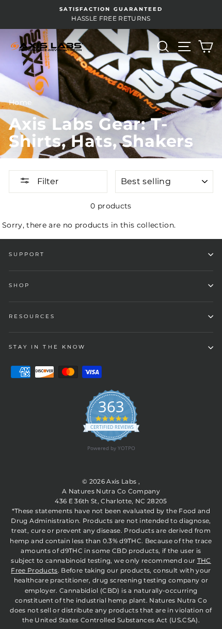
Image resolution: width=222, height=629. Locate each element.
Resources (32, 316)
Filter (46, 181)
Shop (19, 285)
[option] (111, 14)
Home (20, 102)
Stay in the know (47, 346)
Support (27, 254)
